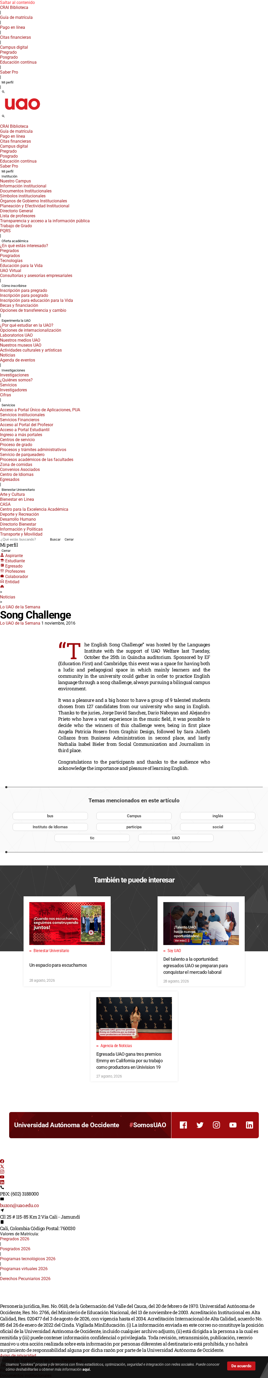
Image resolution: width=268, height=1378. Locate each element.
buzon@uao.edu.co (19, 1205)
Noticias (7, 596)
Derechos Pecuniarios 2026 (25, 1278)
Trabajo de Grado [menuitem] (16, 225)
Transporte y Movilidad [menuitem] (21, 534)
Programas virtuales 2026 (24, 1268)
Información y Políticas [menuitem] (21, 529)
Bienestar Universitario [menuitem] (18, 490)
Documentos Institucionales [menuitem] (26, 190)
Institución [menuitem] (9, 176)
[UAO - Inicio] (22, 111)
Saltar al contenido (17, 2)
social (218, 827)
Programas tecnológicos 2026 (27, 1258)
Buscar (55, 539)
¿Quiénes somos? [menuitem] (16, 379)
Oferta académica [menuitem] (15, 241)
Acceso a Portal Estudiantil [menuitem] (24, 429)
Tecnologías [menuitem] (11, 260)
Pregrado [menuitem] (8, 52)
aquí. (86, 1369)
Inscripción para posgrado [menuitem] (24, 295)
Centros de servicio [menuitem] (17, 439)
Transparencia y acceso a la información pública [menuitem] (45, 220)
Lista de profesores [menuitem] (17, 215)
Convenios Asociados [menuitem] (20, 469)
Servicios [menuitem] (8, 384)
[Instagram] (2, 1172)
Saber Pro (9, 72)
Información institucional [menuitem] (23, 186)
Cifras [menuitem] (5, 394)
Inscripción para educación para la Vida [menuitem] (36, 300)
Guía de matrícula (16, 17)
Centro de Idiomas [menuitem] (17, 474)
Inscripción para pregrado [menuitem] (23, 290)
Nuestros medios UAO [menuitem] (20, 340)
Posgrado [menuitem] (9, 57)
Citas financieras (15, 37)
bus (50, 816)
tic (92, 838)
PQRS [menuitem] (5, 230)
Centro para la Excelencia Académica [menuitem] (34, 509)
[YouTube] (2, 1177)
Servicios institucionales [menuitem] (22, 414)
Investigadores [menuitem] (13, 389)
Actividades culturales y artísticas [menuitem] (31, 350)
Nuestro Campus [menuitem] (15, 181)
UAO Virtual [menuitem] (10, 270)
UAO (176, 838)
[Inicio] (2, 587)
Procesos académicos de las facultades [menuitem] (36, 459)
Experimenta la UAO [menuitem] (16, 321)
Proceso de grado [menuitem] (16, 444)
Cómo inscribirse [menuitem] (14, 286)
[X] (2, 1167)
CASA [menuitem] (5, 504)
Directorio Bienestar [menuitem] (18, 524)
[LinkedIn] (2, 1182)
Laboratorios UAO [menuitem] (16, 335)
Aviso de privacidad (18, 1355)
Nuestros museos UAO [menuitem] (20, 345)
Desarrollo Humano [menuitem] (18, 519)
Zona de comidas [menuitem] (16, 464)
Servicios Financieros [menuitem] (19, 419)
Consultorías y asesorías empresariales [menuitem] (36, 275)
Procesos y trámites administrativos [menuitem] (33, 449)
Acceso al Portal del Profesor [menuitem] (26, 424)
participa (134, 827)
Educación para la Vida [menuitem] (21, 265)
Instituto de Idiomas (50, 827)
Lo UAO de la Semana (20, 606)
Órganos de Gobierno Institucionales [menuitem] (33, 200)
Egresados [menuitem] (9, 479)
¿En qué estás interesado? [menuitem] (24, 245)
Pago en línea (12, 27)
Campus (134, 816)
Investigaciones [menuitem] (13, 370)
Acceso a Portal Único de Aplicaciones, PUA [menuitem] (40, 409)
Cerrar (69, 539)
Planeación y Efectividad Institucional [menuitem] (34, 205)
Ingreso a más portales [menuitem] (21, 434)
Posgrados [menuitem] (10, 255)
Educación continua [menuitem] (18, 62)
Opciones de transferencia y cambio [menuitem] (33, 310)
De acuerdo (241, 1366)
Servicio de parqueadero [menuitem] (22, 454)
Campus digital (14, 47)
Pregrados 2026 (14, 1238)
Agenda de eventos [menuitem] (17, 360)
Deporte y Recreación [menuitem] (19, 514)
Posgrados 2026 (15, 1248)
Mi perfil (7, 82)
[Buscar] (3, 92)
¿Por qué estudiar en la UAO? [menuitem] (26, 325)
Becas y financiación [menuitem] (19, 305)
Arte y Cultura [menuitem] (12, 494)
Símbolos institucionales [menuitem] (23, 195)
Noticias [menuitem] (7, 355)
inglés (218, 816)
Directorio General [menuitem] (16, 210)
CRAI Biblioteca (14, 7)
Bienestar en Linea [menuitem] (17, 499)
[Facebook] (2, 1161)
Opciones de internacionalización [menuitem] (30, 330)
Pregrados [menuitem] (9, 250)
